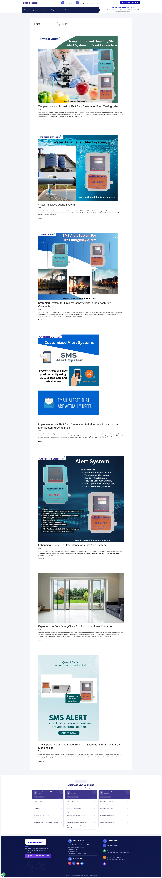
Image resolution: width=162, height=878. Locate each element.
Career (67, 10)
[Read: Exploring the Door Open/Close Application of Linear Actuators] (81, 598)
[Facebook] (73, 863)
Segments (35, 10)
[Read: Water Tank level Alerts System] (78, 168)
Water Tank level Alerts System (56, 204)
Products (44, 10)
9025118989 (116, 857)
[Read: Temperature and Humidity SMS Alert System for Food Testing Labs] (78, 69)
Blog (52, 10)
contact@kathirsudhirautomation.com (89, 3)
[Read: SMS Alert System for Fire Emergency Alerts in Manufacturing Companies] (78, 266)
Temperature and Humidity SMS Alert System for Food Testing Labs (78, 106)
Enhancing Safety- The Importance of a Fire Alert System (72, 545)
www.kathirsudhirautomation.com (117, 863)
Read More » (41, 120)
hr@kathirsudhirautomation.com (116, 859)
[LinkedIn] (82, 863)
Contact (60, 10)
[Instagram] (69, 863)
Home (26, 10)
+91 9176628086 (69, 3)
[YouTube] (77, 863)
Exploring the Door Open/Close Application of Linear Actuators (75, 626)
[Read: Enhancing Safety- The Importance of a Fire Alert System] (81, 498)
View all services (38, 796)
